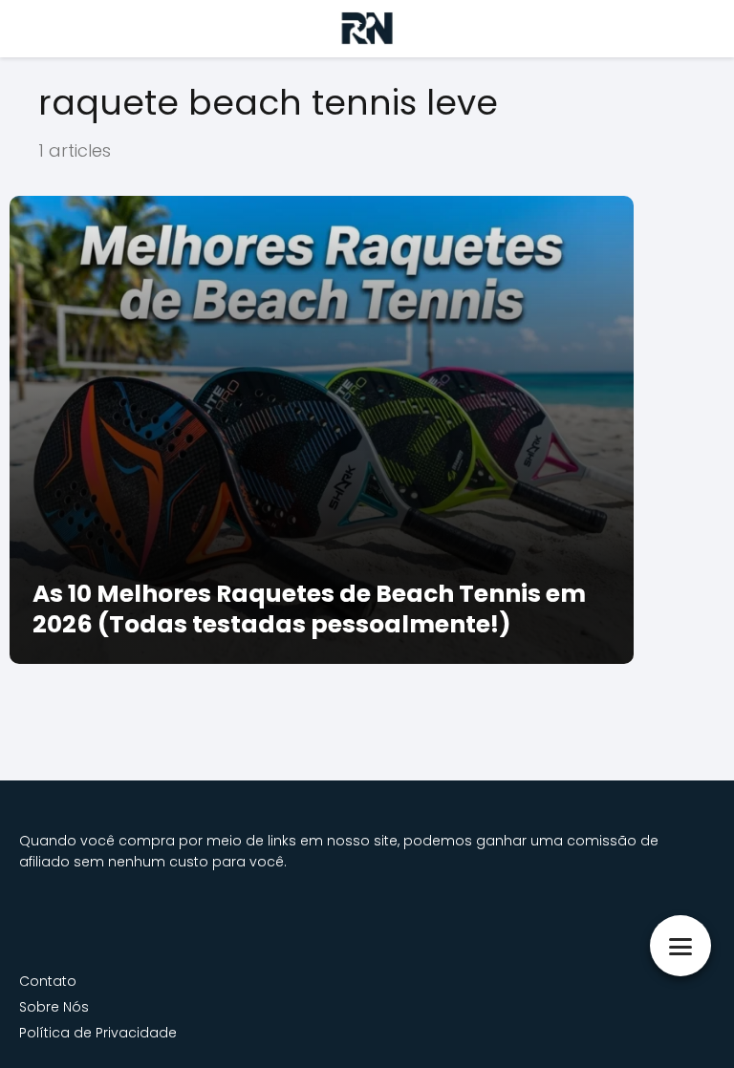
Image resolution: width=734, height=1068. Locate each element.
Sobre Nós (54, 1006)
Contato (47, 981)
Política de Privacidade (98, 1032)
